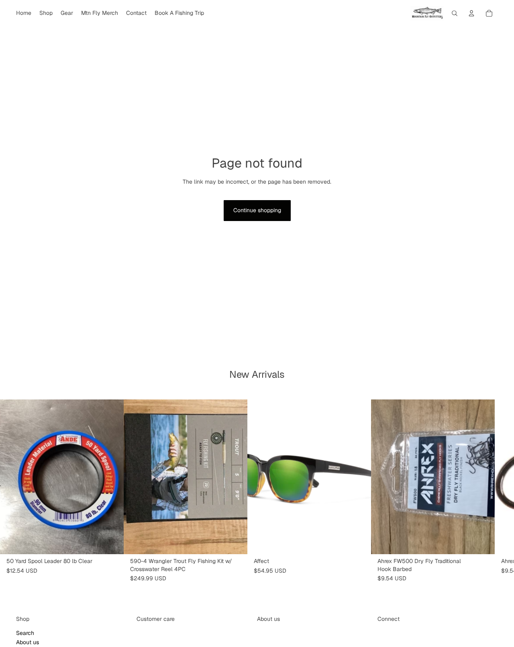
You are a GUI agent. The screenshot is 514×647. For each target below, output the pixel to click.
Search (25, 632)
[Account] (471, 13)
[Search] (454, 13)
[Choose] (235, 541)
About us (27, 642)
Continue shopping (257, 210)
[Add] (111, 541)
